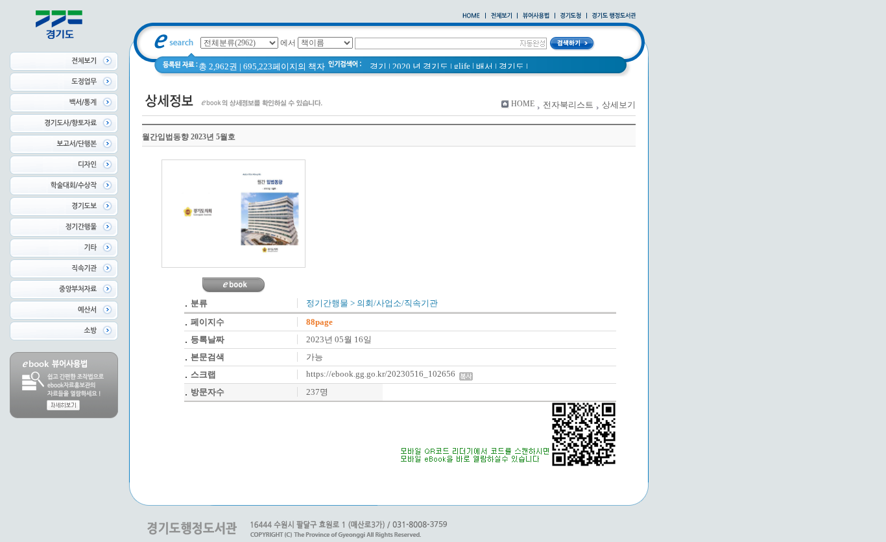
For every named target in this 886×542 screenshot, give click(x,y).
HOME (522, 103)
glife (462, 66)
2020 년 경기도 (420, 66)
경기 (378, 66)
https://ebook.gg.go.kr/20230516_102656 (382, 374)
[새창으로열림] (570, 16)
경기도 (511, 66)
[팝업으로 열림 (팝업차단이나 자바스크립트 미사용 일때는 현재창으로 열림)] (536, 16)
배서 (484, 66)
